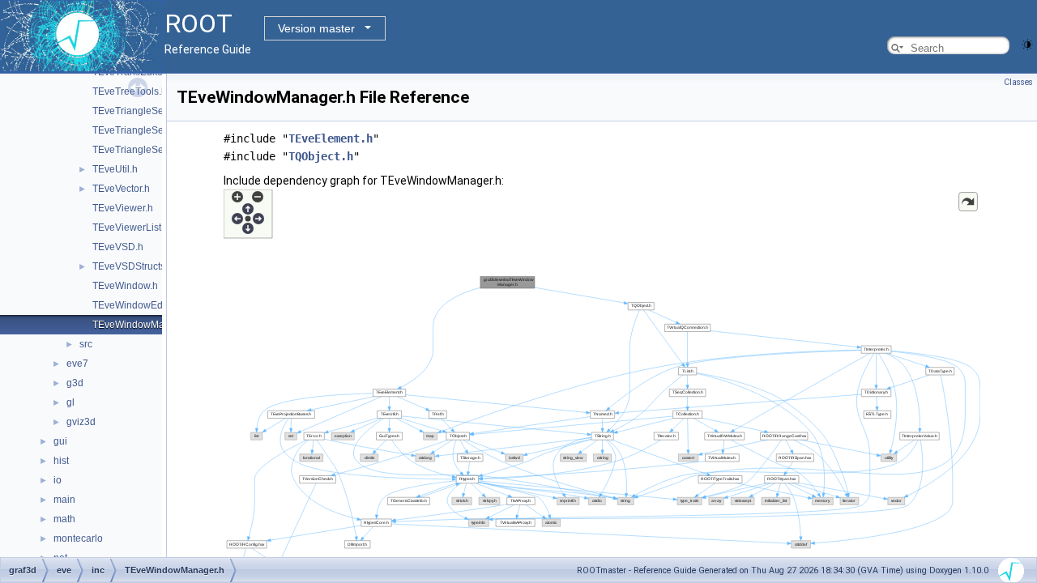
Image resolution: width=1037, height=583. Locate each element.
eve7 (77, 363)
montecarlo (78, 538)
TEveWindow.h (125, 286)
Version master (316, 28)
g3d (74, 383)
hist (61, 460)
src (85, 344)
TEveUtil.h (115, 169)
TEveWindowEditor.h (138, 305)
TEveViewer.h (122, 208)
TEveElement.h (330, 138)
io (57, 480)
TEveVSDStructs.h (132, 266)
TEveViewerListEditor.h (143, 227)
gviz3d (81, 422)
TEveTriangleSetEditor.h (145, 130)
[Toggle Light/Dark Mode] (1027, 43)
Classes (1018, 82)
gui (60, 441)
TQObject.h (320, 156)
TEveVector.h (121, 188)
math (64, 519)
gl (70, 402)
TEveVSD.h (117, 247)
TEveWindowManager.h (145, 324)
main (64, 499)
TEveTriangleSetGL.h (139, 149)
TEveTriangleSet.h (133, 111)
